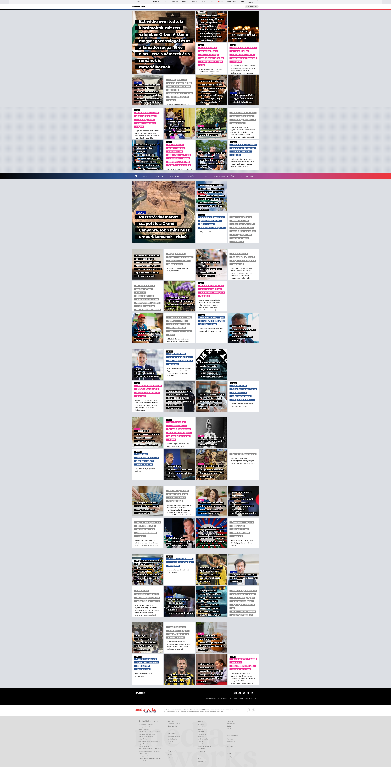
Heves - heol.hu (143, 746)
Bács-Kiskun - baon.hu (145, 724)
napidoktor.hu (202, 736)
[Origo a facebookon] (235, 693)
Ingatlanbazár (231, 1)
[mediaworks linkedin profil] (254, 710)
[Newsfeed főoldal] (140, 693)
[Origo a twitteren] (239, 693)
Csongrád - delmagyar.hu (146, 734)
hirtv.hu (170, 741)
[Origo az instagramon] (244, 693)
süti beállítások (237, 698)
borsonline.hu (202, 761)
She (212, 1)
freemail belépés (251, 7)
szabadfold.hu (172, 739)
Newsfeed (175, 1)
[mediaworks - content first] (145, 710)
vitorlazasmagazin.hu (204, 746)
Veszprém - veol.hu (174, 723)
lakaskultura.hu (202, 729)
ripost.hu (230, 721)
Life (146, 1)
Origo (138, 1)
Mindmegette (155, 1)
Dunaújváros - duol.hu (145, 736)
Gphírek (204, 1)
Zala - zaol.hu (172, 726)
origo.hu (170, 744)
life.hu (229, 726)
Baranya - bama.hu (144, 727)
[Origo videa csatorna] (248, 693)
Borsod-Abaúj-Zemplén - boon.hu (149, 731)
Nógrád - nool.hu (143, 753)
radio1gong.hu (231, 757)
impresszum (245, 698)
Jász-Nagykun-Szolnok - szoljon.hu (149, 748)
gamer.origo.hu (202, 731)
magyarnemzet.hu (174, 736)
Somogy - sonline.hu (145, 756)
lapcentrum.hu (231, 746)
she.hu (229, 728)
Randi (220, 1)
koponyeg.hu (231, 741)
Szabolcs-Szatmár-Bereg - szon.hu (149, 758)
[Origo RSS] (252, 693)
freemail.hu (230, 739)
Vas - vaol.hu (172, 721)
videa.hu (230, 744)
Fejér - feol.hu (143, 739)
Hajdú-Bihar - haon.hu (145, 744)
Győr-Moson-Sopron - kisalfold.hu (149, 741)
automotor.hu (202, 727)
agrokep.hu (171, 757)
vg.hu (170, 754)
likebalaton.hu (202, 734)
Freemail (184, 1)
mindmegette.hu (203, 739)
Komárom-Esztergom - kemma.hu (149, 751)
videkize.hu (201, 748)
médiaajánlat (252, 698)
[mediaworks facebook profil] (249, 710)
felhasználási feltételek (225, 698)
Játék (242, 1)
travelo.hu (201, 741)
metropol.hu (231, 723)
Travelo (194, 1)
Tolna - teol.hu (143, 761)
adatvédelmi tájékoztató (210, 698)
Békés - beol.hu (143, 729)
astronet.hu (201, 724)
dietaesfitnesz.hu (203, 744)
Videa (165, 1)
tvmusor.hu (201, 751)
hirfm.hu (229, 759)
